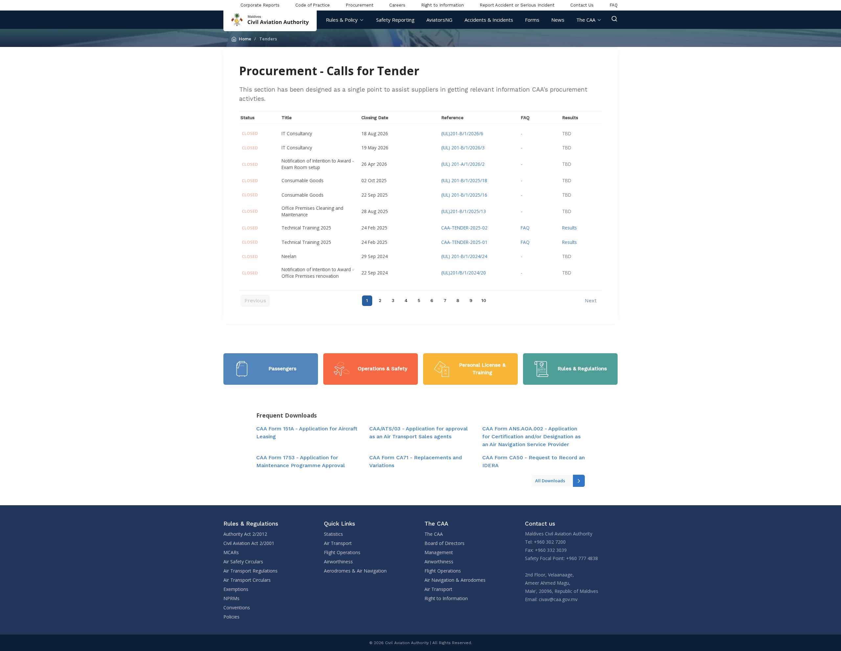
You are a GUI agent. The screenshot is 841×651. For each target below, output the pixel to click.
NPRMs (231, 598)
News (557, 19)
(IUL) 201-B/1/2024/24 (464, 256)
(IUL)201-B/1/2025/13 (463, 211)
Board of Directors (444, 543)
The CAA (585, 19)
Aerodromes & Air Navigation (355, 571)
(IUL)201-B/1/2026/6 (462, 133)
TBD (566, 133)
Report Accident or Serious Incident (517, 5)
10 (483, 300)
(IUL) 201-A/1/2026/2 (463, 164)
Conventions (236, 607)
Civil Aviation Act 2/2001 (248, 543)
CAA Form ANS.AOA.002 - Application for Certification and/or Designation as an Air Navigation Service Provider (531, 436)
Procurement (360, 5)
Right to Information (442, 5)
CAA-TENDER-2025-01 (464, 242)
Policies (231, 617)
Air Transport (338, 543)
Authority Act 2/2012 (245, 534)
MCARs (231, 552)
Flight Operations (342, 552)
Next (591, 300)
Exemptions (235, 589)
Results (569, 228)
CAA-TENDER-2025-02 (464, 228)
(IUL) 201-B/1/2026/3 (463, 147)
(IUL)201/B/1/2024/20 (463, 273)
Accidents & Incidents (489, 19)
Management (438, 552)
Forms (532, 19)
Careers (397, 5)
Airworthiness (338, 561)
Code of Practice (312, 5)
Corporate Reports (260, 5)
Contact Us (582, 5)
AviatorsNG (439, 19)
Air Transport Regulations (250, 571)
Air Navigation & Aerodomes (455, 580)
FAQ (613, 5)
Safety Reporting (395, 19)
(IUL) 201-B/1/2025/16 (464, 195)
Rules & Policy (342, 19)
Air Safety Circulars (243, 561)
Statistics (333, 534)
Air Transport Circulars (247, 580)
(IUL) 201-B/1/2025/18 (464, 180)
